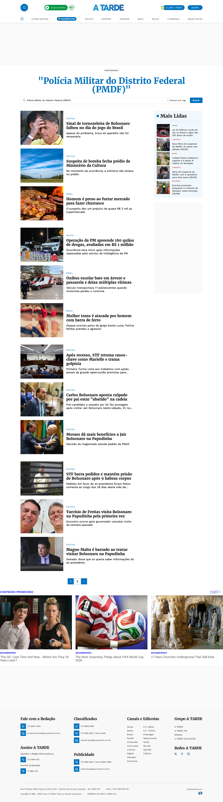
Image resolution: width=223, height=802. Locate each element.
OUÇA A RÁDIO (58, 7)
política (147, 753)
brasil (130, 734)
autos (130, 727)
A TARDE (178, 727)
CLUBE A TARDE (174, 7)
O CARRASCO (173, 19)
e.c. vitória (149, 730)
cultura (131, 749)
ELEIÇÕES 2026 (68, 19)
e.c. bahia (148, 727)
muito (146, 742)
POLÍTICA (89, 19)
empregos (148, 734)
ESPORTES (106, 19)
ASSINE (195, 7)
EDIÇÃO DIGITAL (195, 19)
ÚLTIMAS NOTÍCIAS (39, 19)
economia (132, 761)
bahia (130, 730)
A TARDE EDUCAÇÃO (185, 738)
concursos (132, 746)
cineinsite (132, 742)
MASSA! (178, 735)
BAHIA (140, 19)
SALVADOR (124, 19)
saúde (130, 738)
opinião (147, 749)
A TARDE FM (180, 731)
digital (130, 753)
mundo (146, 746)
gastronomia (150, 738)
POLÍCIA (155, 19)
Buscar (196, 100)
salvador (131, 757)
